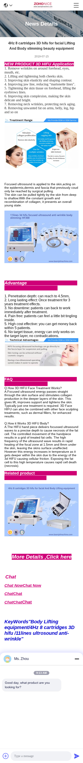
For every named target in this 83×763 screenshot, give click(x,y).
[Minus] (76, 658)
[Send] (76, 756)
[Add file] (6, 756)
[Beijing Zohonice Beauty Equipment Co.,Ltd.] (43, 5)
